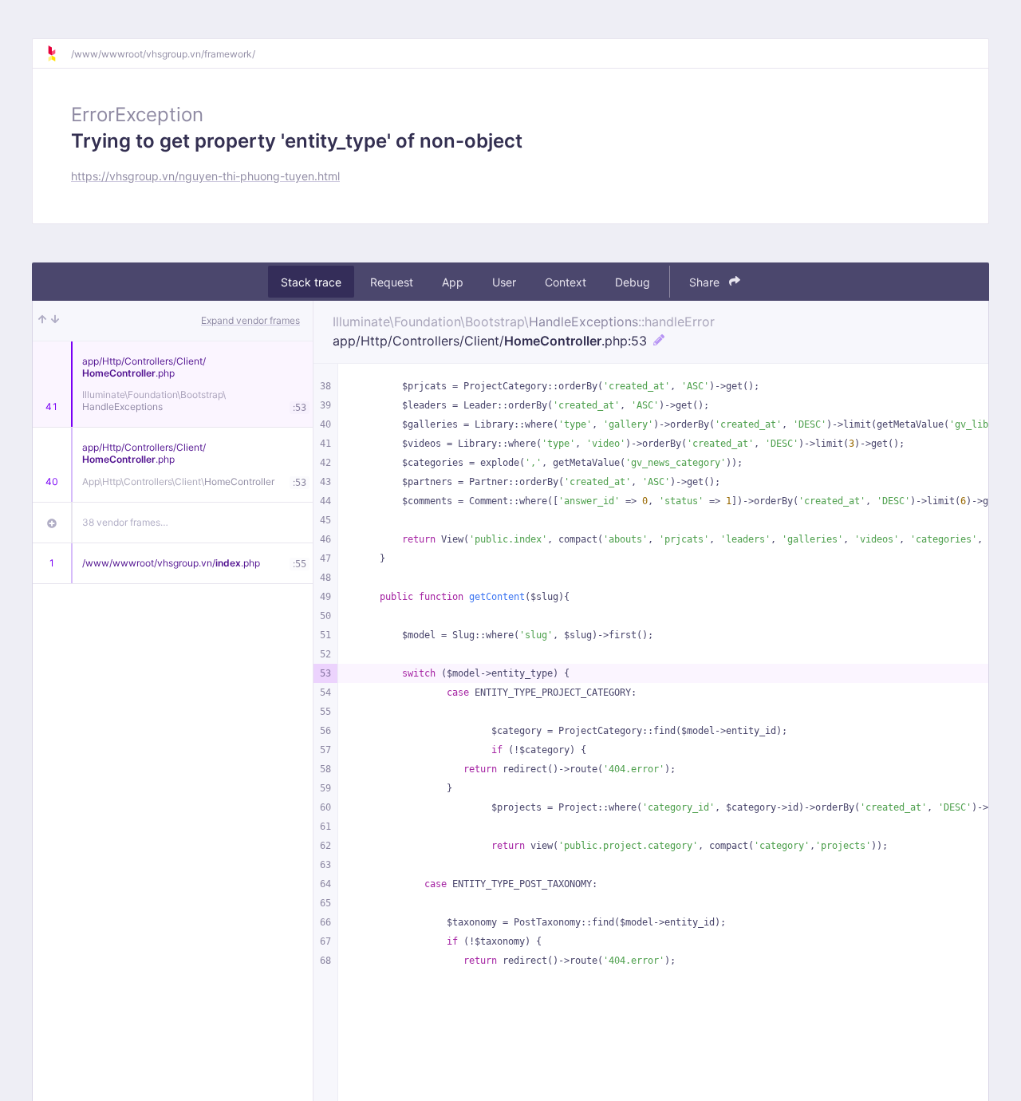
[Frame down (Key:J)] (55, 321)
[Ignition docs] (58, 53)
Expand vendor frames (250, 320)
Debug (632, 282)
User (504, 282)
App (452, 282)
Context (565, 282)
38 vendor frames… (125, 522)
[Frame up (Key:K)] (42, 321)
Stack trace (311, 282)
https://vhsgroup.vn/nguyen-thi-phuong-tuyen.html (205, 176)
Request (391, 282)
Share (706, 282)
